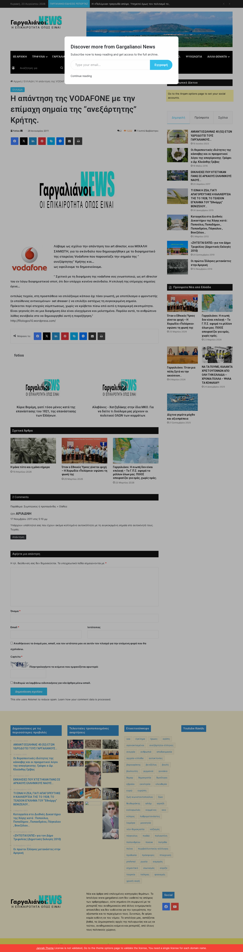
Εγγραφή (161, 65)
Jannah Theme (45, 948)
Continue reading (81, 75)
